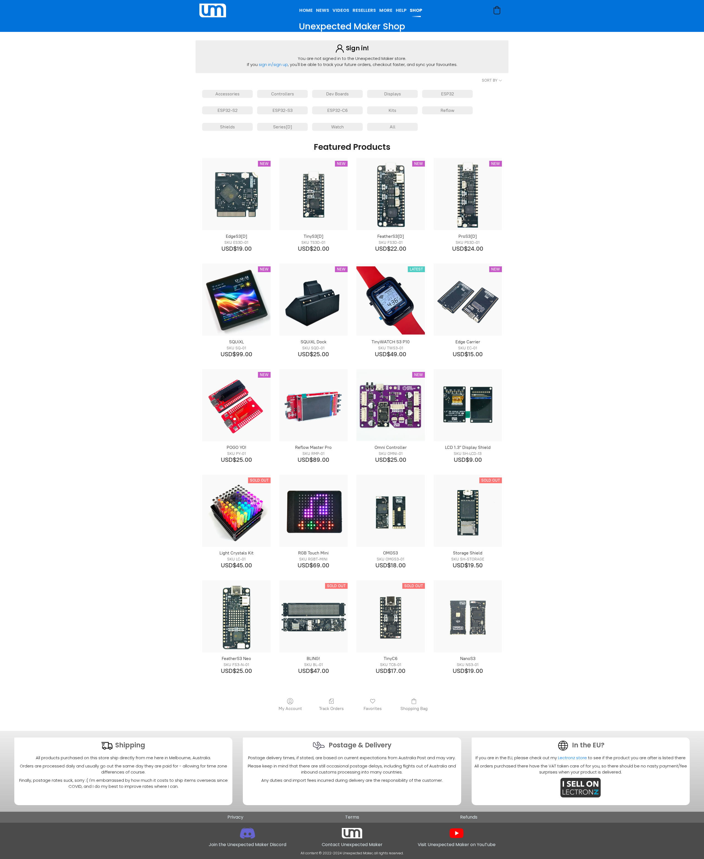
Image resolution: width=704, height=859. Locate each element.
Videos (340, 10)
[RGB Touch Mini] (313, 511)
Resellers (364, 10)
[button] (497, 10)
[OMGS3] (390, 511)
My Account (290, 708)
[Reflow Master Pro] (313, 405)
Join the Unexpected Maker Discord (247, 844)
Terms (352, 817)
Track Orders (331, 708)
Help (401, 10)
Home (306, 10)
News (322, 10)
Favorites (373, 708)
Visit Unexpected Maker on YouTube (457, 844)
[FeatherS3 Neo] (236, 616)
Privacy (235, 817)
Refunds (468, 817)
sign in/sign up (273, 64)
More (385, 10)
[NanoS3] (468, 616)
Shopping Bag (414, 708)
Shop (416, 10)
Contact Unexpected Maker (352, 844)
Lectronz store (572, 758)
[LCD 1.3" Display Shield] (468, 405)
